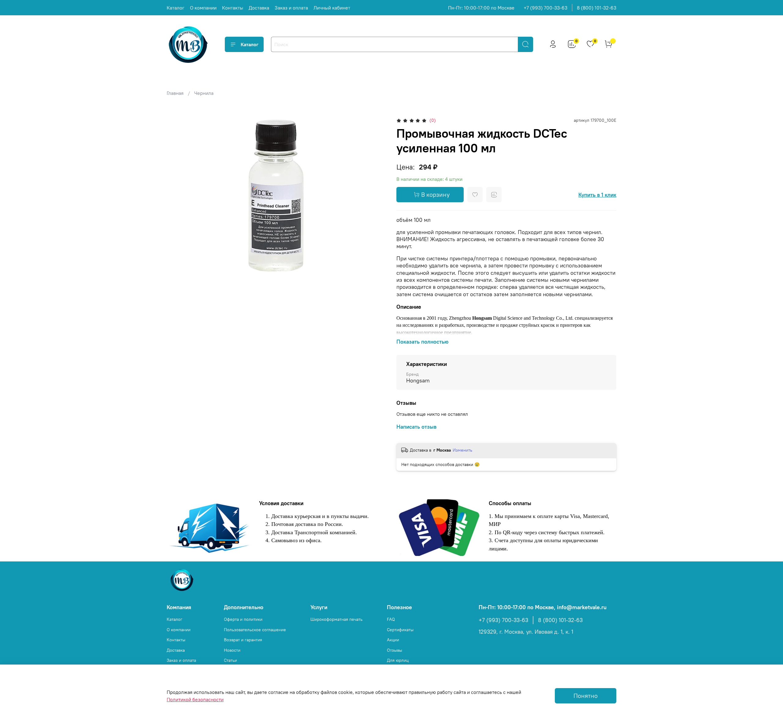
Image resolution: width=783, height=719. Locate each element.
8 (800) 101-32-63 (596, 8)
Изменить (462, 450)
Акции (393, 640)
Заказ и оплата (291, 8)
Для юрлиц (398, 660)
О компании (203, 8)
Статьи (230, 660)
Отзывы (394, 650)
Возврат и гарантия (243, 640)
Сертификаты (400, 629)
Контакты (232, 8)
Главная (175, 93)
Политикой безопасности (195, 699)
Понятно (585, 695)
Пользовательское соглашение (255, 629)
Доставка (259, 8)
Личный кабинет (332, 8)
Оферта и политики (243, 619)
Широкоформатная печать (336, 619)
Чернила (203, 93)
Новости (232, 650)
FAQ (391, 619)
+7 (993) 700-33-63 (545, 8)
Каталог (175, 8)
